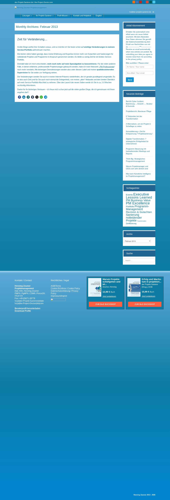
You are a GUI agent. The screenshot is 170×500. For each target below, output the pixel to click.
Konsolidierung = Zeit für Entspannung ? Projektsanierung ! (139, 132)
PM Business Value (138, 200)
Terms (58, 286)
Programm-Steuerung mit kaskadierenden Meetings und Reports (138, 151)
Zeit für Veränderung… (32, 39)
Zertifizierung (131, 223)
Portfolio (130, 206)
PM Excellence (138, 203)
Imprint (64, 296)
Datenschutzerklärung (60, 291)
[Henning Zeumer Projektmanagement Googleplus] (147, 2)
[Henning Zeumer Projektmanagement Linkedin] (143, 2)
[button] (19, 97)
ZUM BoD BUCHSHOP (105, 304)
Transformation (141, 221)
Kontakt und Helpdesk (82, 15)
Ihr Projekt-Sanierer (44, 15)
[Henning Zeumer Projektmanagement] (30, 7)
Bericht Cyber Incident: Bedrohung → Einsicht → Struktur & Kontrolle (139, 103)
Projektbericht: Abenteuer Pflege (138, 111)
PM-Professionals (107, 67)
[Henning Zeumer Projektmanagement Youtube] (140, 2)
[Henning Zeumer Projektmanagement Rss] (133, 2)
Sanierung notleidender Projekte (134, 217)
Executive (141, 194)
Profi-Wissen (62, 15)
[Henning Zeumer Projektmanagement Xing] (150, 2)
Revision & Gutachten (139, 212)
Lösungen (26, 15)
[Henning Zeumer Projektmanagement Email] (137, 2)
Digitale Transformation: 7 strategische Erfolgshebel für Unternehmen (137, 141)
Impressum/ (56, 296)
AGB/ (53, 286)
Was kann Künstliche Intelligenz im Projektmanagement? (138, 175)
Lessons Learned (139, 197)
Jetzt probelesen (109, 296)
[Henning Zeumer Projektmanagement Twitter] (154, 2)
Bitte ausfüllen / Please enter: (137, 63)
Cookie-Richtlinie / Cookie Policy (65, 288)
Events (129, 195)
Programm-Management (137, 208)
